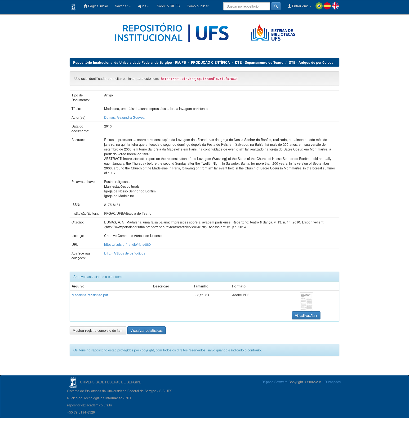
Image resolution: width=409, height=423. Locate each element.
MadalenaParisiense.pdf (90, 294)
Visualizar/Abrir (306, 315)
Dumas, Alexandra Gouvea (124, 117)
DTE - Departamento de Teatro (259, 62)
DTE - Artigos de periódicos (311, 62)
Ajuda (142, 6)
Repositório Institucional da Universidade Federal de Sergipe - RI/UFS (129, 62)
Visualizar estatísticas (146, 330)
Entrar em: (300, 6)
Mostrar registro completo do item (98, 330)
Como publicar (198, 6)
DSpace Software (275, 381)
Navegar (122, 6)
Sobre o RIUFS (168, 6)
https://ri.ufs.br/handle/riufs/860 (127, 244)
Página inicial (97, 6)
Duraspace (333, 381)
